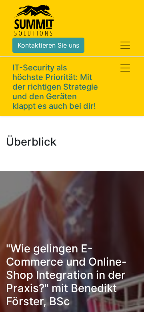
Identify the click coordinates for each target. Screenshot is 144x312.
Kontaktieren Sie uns (48, 45)
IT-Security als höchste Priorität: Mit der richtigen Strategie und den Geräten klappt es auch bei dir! (55, 87)
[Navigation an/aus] (125, 68)
